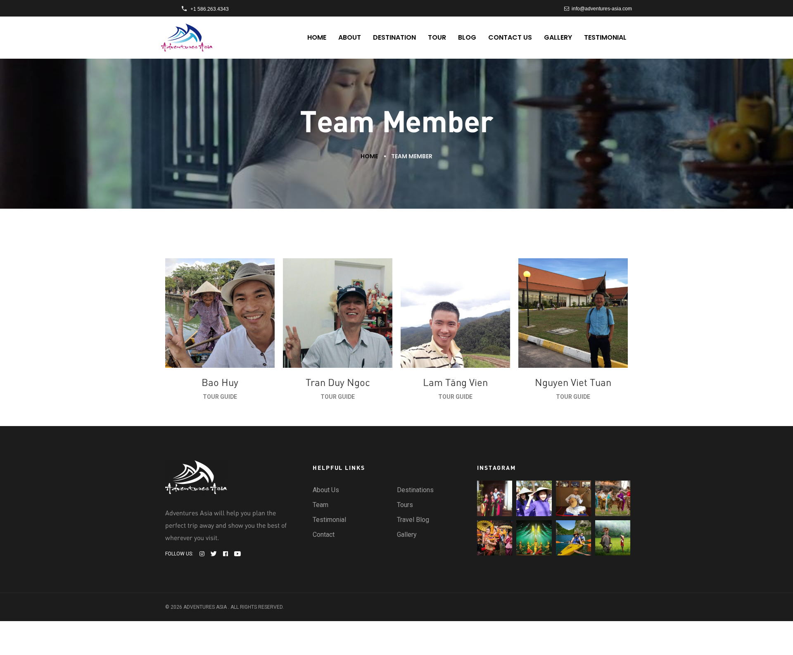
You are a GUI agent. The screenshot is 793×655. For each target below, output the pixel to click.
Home (316, 37)
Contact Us (510, 37)
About (349, 37)
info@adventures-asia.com (600, 9)
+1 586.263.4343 (209, 9)
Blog (467, 37)
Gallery (558, 37)
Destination (394, 37)
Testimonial (605, 37)
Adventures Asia (205, 607)
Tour (437, 37)
